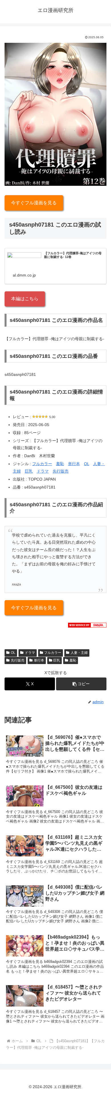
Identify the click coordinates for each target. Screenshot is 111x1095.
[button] (81, 683)
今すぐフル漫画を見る (34, 202)
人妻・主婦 (79, 653)
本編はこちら (24, 298)
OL (86, 463)
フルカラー (42, 463)
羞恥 (60, 463)
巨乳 (29, 471)
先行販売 (61, 471)
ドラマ (43, 471)
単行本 (74, 463)
